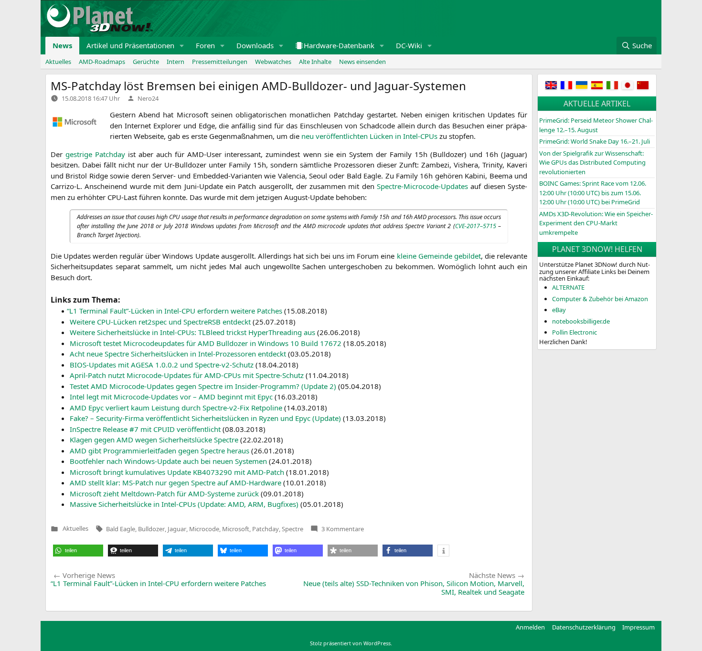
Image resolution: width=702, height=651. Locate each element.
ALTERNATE (568, 287)
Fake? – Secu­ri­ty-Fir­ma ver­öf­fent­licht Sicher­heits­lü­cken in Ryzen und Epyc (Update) (205, 418)
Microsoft (235, 529)
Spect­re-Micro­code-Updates (422, 186)
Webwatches (273, 61)
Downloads (255, 45)
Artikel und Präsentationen (130, 45)
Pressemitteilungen (219, 61)
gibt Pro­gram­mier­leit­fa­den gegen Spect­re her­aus (159, 450)
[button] (182, 45)
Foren (205, 45)
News (62, 45)
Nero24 (148, 98)
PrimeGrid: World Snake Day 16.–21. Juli (594, 141)
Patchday (265, 529)
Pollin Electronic (574, 332)
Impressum (638, 627)
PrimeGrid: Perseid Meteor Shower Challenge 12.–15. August (596, 125)
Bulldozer (151, 529)
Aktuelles (58, 61)
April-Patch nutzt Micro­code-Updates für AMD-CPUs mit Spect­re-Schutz (187, 375)
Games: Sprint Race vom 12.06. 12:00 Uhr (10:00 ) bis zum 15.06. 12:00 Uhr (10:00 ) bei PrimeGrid (592, 192)
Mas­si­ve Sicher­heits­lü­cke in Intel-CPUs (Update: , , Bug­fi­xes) (184, 504)
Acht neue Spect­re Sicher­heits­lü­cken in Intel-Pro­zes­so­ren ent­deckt (178, 353)
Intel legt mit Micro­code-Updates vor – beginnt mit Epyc (171, 396)
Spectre (292, 529)
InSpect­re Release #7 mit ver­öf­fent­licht (145, 429)
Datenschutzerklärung (584, 627)
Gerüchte (146, 61)
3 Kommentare (342, 529)
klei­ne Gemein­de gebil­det (439, 256)
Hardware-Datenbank (339, 45)
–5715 (475, 226)
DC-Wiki (409, 45)
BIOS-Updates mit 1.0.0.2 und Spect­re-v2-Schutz (162, 364)
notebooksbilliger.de (581, 321)
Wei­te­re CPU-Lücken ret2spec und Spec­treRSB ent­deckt (160, 321)
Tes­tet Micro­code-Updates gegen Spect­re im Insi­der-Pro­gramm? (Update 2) (203, 386)
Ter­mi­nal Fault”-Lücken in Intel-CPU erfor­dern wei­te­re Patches (176, 310)
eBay (559, 309)
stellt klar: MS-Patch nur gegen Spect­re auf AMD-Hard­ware (175, 482)
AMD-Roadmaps (102, 61)
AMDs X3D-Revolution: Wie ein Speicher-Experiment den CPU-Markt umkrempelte (596, 223)
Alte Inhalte (315, 61)
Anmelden (530, 627)
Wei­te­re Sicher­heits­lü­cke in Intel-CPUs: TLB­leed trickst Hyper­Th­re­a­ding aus (192, 332)
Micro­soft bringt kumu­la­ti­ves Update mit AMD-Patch (177, 472)
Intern (175, 61)
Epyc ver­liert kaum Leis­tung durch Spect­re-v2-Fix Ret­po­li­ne (176, 407)
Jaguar (177, 529)
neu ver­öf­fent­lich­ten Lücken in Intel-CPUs (369, 136)
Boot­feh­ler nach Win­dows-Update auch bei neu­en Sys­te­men (168, 461)
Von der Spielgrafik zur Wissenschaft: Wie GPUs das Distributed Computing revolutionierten (592, 162)
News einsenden (362, 61)
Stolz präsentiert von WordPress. (351, 643)
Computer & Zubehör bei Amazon (600, 298)
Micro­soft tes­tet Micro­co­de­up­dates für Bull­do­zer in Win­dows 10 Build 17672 (205, 343)
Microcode (204, 529)
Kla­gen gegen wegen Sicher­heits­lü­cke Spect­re (154, 439)
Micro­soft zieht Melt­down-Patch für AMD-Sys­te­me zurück (164, 493)
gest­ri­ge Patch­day (95, 154)
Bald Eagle (120, 529)
